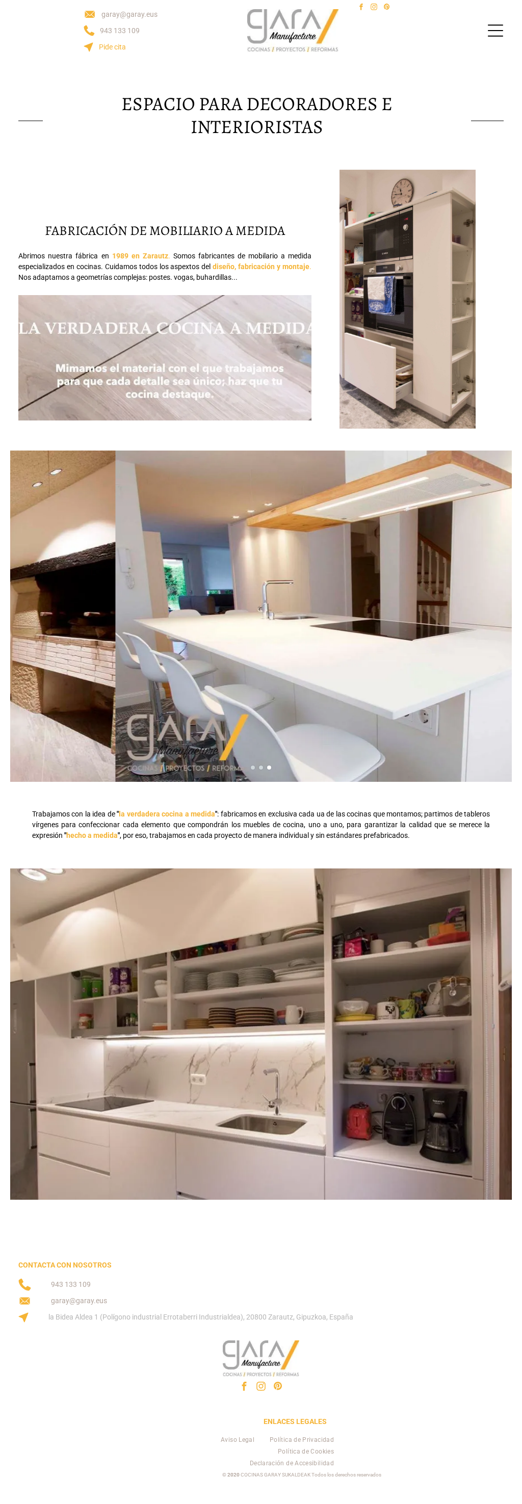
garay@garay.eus (129, 14)
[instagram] (374, 8)
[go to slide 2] (261, 768)
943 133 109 (120, 31)
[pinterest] (386, 8)
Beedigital (491, 1495)
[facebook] (361, 8)
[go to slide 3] (269, 768)
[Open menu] (495, 30)
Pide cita (112, 47)
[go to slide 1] (253, 768)
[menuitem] (237, 1440)
